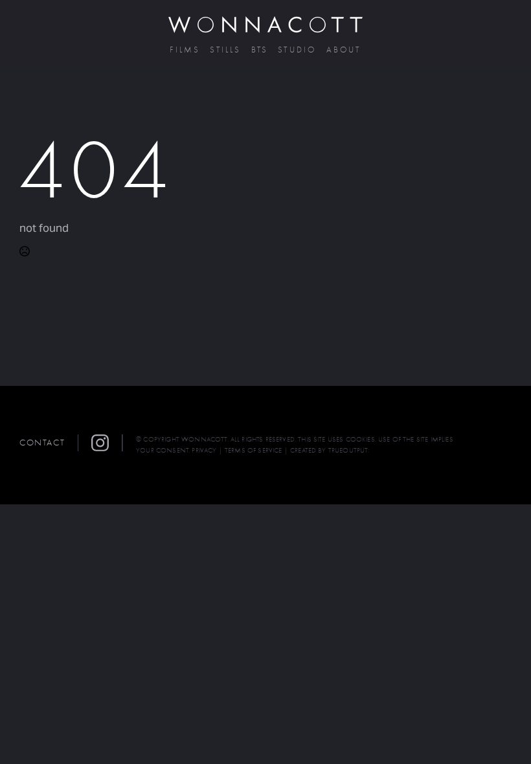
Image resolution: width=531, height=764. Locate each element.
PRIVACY (204, 450)
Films (185, 50)
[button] (106, 442)
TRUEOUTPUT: (349, 450)
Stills (225, 50)
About (343, 50)
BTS (260, 50)
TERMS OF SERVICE (253, 450)
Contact (42, 442)
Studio (297, 50)
